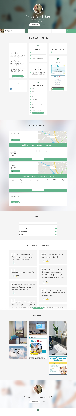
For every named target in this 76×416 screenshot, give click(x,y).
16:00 (38, 151)
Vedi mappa (52, 136)
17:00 (11, 153)
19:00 (13, 155)
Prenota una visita (72, 30)
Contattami (43, 24)
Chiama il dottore (16, 139)
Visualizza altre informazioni (17, 76)
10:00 (11, 151)
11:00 (15, 151)
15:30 (46, 151)
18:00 (15, 153)
